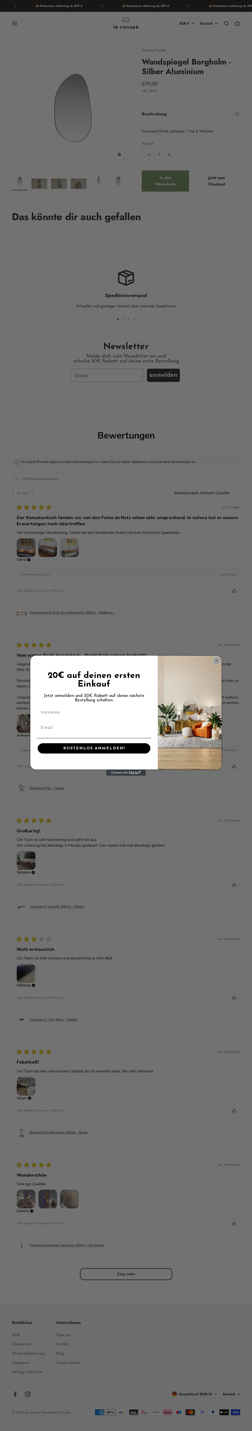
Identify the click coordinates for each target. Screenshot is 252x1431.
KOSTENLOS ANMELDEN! (94, 748)
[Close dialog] (217, 661)
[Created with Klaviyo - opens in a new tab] (126, 773)
